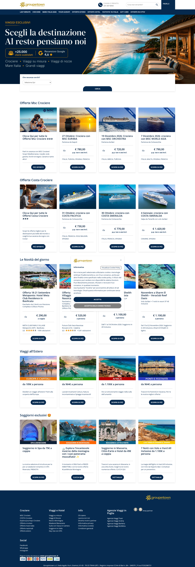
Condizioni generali (85, 528)
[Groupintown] (32, 4)
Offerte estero (25, 531)
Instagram (24, 550)
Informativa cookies (86, 525)
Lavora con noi (84, 518)
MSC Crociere (25, 515)
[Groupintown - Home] (158, 497)
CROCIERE (36, 12)
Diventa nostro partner (87, 520)
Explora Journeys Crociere (30, 520)
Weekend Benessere (57, 523)
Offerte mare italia (27, 525)
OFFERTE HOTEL (94, 12)
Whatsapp (24, 547)
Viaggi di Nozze (55, 518)
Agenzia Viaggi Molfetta (116, 526)
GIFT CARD (124, 12)
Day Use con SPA (55, 531)
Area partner (148, 510)
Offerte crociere (26, 523)
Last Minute (25, 12)
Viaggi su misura (55, 515)
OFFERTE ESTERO (79, 12)
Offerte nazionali (26, 528)
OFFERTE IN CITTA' (138, 12)
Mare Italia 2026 (49, 12)
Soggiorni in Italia (55, 528)
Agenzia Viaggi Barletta (116, 523)
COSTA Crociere (26, 518)
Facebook (24, 545)
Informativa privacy (86, 523)
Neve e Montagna (56, 520)
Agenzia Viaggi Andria (115, 521)
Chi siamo (82, 515)
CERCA (97, 88)
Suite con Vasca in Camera (59, 525)
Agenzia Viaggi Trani (115, 518)
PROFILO (166, 4)
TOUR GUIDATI (64, 12)
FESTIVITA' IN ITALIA (110, 12)
